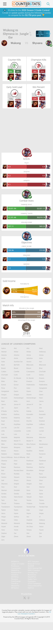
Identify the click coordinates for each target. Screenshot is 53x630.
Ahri (15, 348)
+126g (18, 99)
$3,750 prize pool (33, 15)
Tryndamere (5, 507)
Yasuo (41, 526)
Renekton (29, 470)
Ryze (28, 474)
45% (18, 71)
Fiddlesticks (30, 385)
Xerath (16, 526)
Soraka (3, 494)
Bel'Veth (17, 365)
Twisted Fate (30, 507)
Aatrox (3, 348)
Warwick (4, 523)
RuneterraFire (16, 573)
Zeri (40, 533)
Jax (40, 404)
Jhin (27, 408)
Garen (16, 391)
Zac (15, 533)
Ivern (28, 401)
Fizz (15, 388)
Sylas (41, 494)
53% (42, 99)
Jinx (40, 408)
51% (42, 71)
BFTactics (15, 588)
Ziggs (3, 536)
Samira (3, 477)
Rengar (41, 470)
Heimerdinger (19, 398)
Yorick (16, 530)
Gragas (3, 395)
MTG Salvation (33, 562)
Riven (3, 474)
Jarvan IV (17, 404)
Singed (16, 484)
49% (35, 71)
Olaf (27, 457)
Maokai (3, 441)
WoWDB (31, 566)
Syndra (3, 497)
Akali (41, 348)
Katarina (4, 418)
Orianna (4, 461)
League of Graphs (17, 564)
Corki (16, 375)
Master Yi (17, 441)
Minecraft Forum (34, 564)
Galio (28, 388)
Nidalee (4, 454)
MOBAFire (15, 562)
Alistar (16, 352)
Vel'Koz (16, 517)
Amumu (4, 355)
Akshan (4, 352)
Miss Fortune (18, 444)
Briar (40, 368)
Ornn (15, 461)
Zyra (2, 540)
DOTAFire (15, 577)
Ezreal (3, 385)
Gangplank (43, 388)
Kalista (28, 411)
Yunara (29, 530)
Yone (3, 530)
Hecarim (4, 398)
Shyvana (4, 484)
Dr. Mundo (17, 378)
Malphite (4, 437)
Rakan (3, 467)
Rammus (17, 467)
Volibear (42, 520)
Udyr (28, 510)
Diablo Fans (32, 579)
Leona (28, 428)
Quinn (41, 464)
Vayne (16, 513)
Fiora (3, 388)
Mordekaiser (43, 444)
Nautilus (29, 451)
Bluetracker (32, 575)
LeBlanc (42, 424)
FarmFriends (16, 581)
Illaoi (3, 401)
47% (35, 99)
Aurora (28, 362)
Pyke (15, 464)
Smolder (17, 490)
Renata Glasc (18, 470)
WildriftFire (15, 570)
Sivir (15, 487)
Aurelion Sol (18, 362)
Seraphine (42, 477)
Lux (27, 434)
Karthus (4, 414)
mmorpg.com (33, 573)
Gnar (41, 391)
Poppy (3, 464)
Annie (3, 358)
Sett (2, 480)
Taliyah (29, 497)
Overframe (32, 581)
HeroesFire (15, 586)
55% (10, 71)
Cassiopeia (30, 372)
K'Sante (4, 411)
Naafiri (28, 447)
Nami (41, 447)
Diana (3, 378)
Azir (40, 362)
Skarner (42, 487)
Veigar (41, 513)
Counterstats (16, 568)
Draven (41, 378)
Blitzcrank (29, 365)
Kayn (3, 421)
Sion (40, 484)
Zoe (40, 536)
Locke (28, 431)
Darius (41, 375)
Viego (3, 520)
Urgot (41, 510)
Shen (41, 480)
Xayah (3, 526)
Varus (3, 513)
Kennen (16, 421)
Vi (40, 517)
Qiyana (29, 464)
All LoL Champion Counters (34, 613)
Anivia (28, 355)
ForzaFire (14, 583)
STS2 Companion (34, 583)
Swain (28, 494)
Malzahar (29, 437)
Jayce (16, 408)
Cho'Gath (42, 372)
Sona (28, 490)
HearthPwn (32, 577)
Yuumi (41, 530)
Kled (3, 424)
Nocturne (42, 454)
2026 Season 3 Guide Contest (35, 10)
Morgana (4, 447)
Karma (41, 411)
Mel (40, 441)
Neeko (41, 451)
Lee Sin (4, 428)
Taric (3, 500)
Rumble (16, 474)
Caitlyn (3, 372)
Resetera (14, 579)
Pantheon (29, 461)
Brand (3, 368)
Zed (27, 533)
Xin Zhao (29, 526)
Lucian (41, 431)
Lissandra (17, 431)
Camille (16, 372)
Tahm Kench (18, 497)
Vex (27, 517)
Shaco (16, 480)
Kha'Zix (29, 421)
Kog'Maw (17, 424)
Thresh (3, 503)
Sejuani (16, 477)
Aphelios (29, 358)
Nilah (28, 454)
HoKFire (31, 588)
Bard (3, 365)
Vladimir (29, 520)
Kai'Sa (16, 411)
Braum (28, 368)
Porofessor (15, 566)
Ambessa (42, 352)
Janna (41, 401)
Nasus (3, 451)
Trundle (42, 503)
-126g (11, 99)
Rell (2, 470)
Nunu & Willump (7, 457)
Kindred (42, 421)
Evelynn (29, 381)
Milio (3, 444)
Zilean (16, 536)
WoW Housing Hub (35, 568)
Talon (41, 497)
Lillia (3, 431)
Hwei (41, 398)
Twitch (3, 510)
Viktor (16, 520)
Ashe (41, 358)
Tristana (17, 503)
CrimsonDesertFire (35, 586)
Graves (29, 395)
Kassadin (29, 414)
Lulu (2, 434)
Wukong (29, 523)
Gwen (41, 395)
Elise (15, 381)
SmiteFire (14, 575)
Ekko (3, 381)
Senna (28, 477)
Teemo (28, 500)
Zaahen (4, 533)
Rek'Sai (42, 467)
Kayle (28, 418)
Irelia (15, 401)
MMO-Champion (34, 570)
